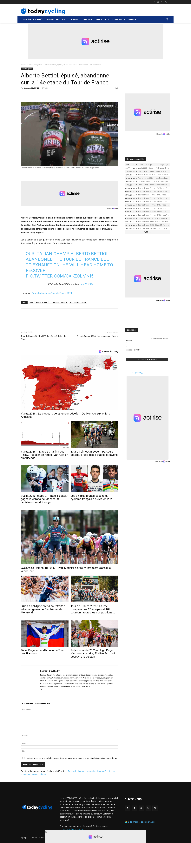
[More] (56, 94)
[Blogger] (127, 808)
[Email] (49, 94)
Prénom (129, 341)
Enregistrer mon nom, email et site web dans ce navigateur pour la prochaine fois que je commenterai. (70, 758)
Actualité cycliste (35, 64)
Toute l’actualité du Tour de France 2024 (52, 293)
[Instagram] (158, 2)
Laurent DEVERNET (31, 88)
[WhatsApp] (43, 94)
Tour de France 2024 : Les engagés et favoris (97, 336)
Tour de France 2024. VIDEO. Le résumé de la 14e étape (43, 337)
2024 (31, 302)
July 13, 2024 (86, 284)
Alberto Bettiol (41, 302)
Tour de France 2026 (78, 302)
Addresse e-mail (133, 350)
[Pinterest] (36, 94)
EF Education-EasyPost (58, 302)
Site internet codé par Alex (141, 821)
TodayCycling (136, 372)
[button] (166, 19)
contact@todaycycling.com (72, 829)
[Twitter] (165, 2)
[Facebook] (154, 2)
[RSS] (161, 2)
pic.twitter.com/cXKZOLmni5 (60, 276)
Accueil (23, 64)
